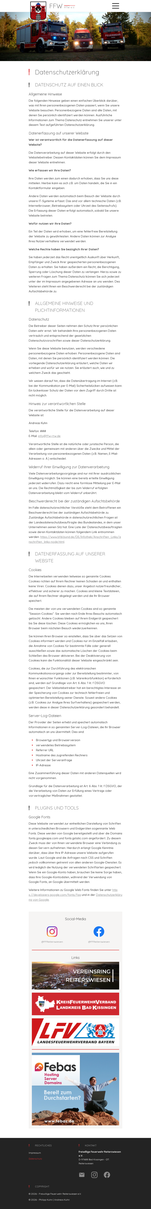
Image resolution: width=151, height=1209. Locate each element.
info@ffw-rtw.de (49, 436)
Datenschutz (35, 1158)
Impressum (35, 1152)
